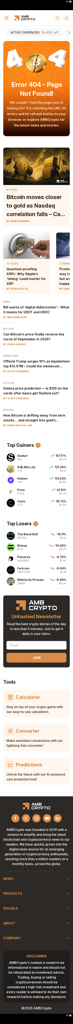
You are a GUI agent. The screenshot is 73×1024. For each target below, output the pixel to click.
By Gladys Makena (16, 371)
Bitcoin (11, 189)
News (7, 301)
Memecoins (10, 355)
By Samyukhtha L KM (17, 425)
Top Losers (19, 524)
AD (67, 2)
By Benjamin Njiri (15, 317)
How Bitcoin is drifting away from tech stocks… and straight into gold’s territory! (34, 420)
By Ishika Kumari (17, 221)
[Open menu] (6, 18)
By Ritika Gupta (17, 288)
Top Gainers (20, 445)
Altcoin (12, 263)
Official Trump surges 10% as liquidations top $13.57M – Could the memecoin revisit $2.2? (36, 366)
